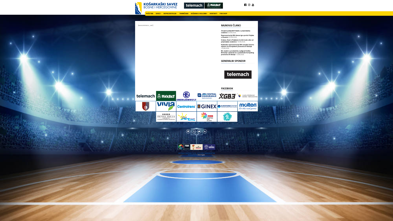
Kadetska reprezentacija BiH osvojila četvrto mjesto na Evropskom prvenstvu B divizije (237, 45)
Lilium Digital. (201, 155)
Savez (158, 13)
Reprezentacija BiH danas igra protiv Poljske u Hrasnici (237, 36)
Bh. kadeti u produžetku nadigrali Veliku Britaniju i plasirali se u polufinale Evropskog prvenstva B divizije (237, 53)
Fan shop (223, 13)
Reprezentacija (170, 13)
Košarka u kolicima (199, 13)
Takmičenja (183, 13)
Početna (149, 13)
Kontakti (213, 13)
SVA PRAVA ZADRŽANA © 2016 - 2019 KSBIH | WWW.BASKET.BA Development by (196, 154)
